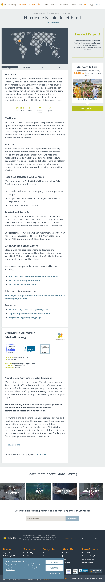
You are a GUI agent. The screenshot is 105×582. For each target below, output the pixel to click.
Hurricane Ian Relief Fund (22, 284)
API (97, 578)
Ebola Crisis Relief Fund (87, 99)
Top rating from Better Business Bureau (30, 313)
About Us (67, 549)
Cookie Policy (10, 570)
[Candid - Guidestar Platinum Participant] (76, 571)
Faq (60, 67)
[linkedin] (96, 538)
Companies (64, 4)
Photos (43, 67)
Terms (86, 578)
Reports (26, 67)
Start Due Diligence (29, 553)
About (47, 4)
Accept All (54, 562)
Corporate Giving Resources (91, 556)
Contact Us (66, 562)
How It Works (66, 553)
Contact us (40, 454)
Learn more (14, 445)
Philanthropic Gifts (9, 556)
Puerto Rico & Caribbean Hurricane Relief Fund (33, 276)
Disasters (73, 4)
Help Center (70, 538)
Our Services (47, 553)
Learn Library (90, 549)
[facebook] (82, 538)
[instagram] (89, 538)
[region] (33, 568)
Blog (80, 4)
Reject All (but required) (54, 568)
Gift (85, 4)
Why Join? (26, 556)
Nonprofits (54, 4)
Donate (28, 4)
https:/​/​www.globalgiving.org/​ (25, 317)
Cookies (80, 578)
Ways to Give (7, 553)
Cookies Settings (54, 573)
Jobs (63, 556)
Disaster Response (39, 13)
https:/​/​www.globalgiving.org (23, 364)
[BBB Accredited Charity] (84, 571)
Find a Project (87, 108)
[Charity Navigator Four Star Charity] (69, 571)
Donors (7, 549)
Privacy (74, 578)
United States (54, 13)
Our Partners (47, 556)
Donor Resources (88, 559)
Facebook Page (19, 366)
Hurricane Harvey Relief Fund (24, 280)
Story (10, 67)
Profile (17, 368)
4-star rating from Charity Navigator (28, 309)
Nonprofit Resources (89, 553)
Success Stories (87, 562)
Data (100, 578)
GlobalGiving (53, 22)
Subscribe (72, 518)
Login (97, 4)
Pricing (92, 578)
